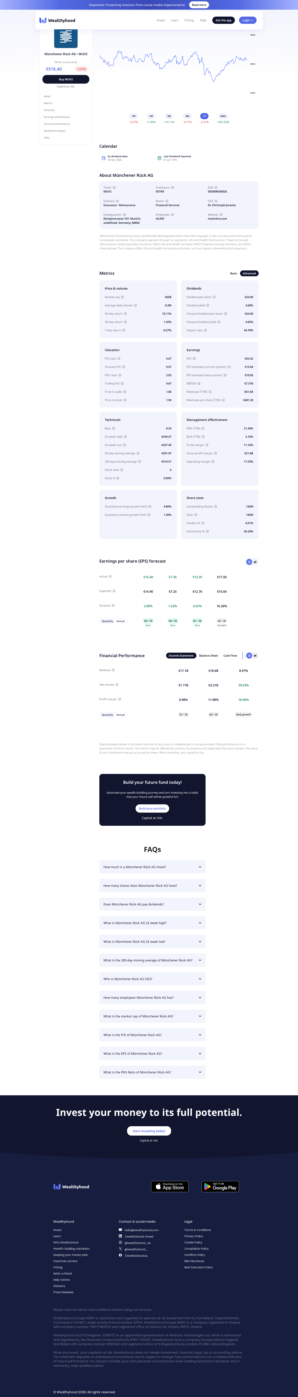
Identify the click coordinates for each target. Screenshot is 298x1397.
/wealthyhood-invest (139, 1237)
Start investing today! (149, 1131)
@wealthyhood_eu (138, 1243)
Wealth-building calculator (71, 1249)
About (47, 96)
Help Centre (61, 1280)
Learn (174, 20)
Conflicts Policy (194, 1255)
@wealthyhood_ (136, 1249)
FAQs (47, 137)
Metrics (48, 103)
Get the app (223, 20)
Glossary (59, 1286)
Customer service (65, 1261)
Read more (199, 5)
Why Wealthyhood (65, 1242)
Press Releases (63, 1292)
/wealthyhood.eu (136, 1256)
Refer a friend (62, 1274)
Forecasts (49, 110)
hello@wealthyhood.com (141, 1230)
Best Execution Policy (198, 1267)
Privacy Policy (193, 1236)
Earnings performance (57, 117)
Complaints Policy (196, 1249)
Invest (161, 20)
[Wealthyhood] (57, 20)
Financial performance (57, 123)
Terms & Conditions (197, 1230)
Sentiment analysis (55, 130)
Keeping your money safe (70, 1255)
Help (203, 20)
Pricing (189, 20)
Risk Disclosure (194, 1261)
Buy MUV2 (66, 79)
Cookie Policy (193, 1242)
